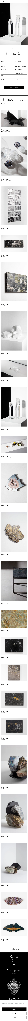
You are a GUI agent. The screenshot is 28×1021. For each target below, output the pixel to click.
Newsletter (14, 973)
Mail (14, 964)
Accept (14, 1009)
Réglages (14, 1017)
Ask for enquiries (14, 87)
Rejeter (14, 1013)
